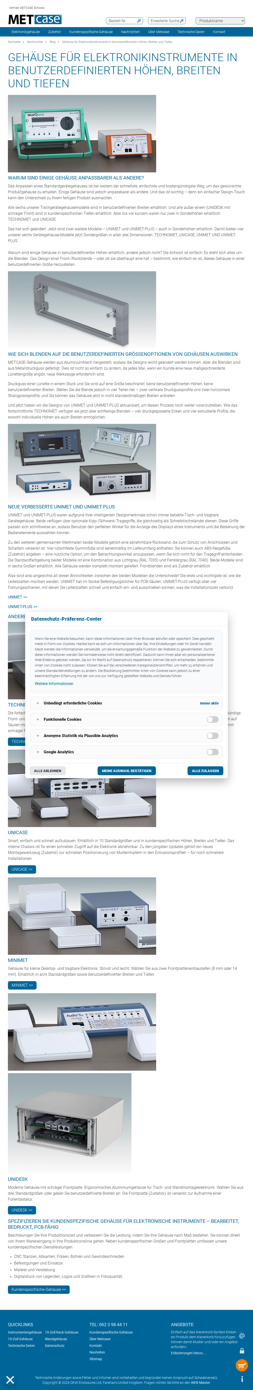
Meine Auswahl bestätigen (126, 771)
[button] (10, 1380)
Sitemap (95, 1359)
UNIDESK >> (22, 1210)
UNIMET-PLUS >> (22, 606)
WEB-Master (200, 1383)
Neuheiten (97, 1352)
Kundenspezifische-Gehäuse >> (39, 1289)
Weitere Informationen (54, 683)
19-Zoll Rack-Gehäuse (61, 1332)
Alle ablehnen (47, 771)
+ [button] (38, 703)
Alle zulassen (205, 771)
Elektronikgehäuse (26, 32)
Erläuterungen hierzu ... (189, 1353)
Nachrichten (130, 32)
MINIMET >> (22, 985)
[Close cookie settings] (10, 1380)
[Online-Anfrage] (242, 1336)
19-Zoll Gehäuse (20, 1339)
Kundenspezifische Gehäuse (91, 32)
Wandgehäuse (56, 1339)
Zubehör (54, 32)
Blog (53, 42)
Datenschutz (54, 1346)
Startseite (14, 42)
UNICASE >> (22, 869)
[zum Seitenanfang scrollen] (227, 1379)
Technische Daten (191, 32)
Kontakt (95, 1346)
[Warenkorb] (242, 1365)
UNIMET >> (17, 597)
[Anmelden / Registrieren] (242, 1350)
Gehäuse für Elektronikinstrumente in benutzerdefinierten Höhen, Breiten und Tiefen (117, 42)
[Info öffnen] (242, 1379)
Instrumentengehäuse (25, 1332)
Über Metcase (99, 1339)
